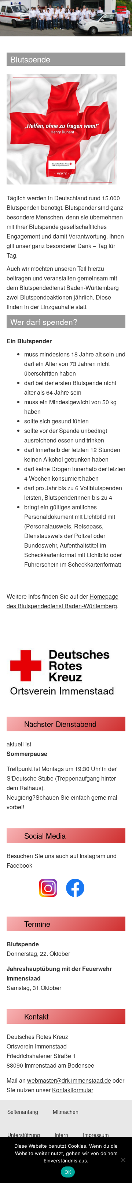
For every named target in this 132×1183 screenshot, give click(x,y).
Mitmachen (65, 1111)
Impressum (96, 1135)
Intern (61, 1135)
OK (68, 1172)
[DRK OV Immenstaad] (66, 30)
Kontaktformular (72, 1090)
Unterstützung (23, 1135)
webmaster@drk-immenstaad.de (69, 1080)
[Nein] (122, 1160)
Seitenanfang (22, 1111)
